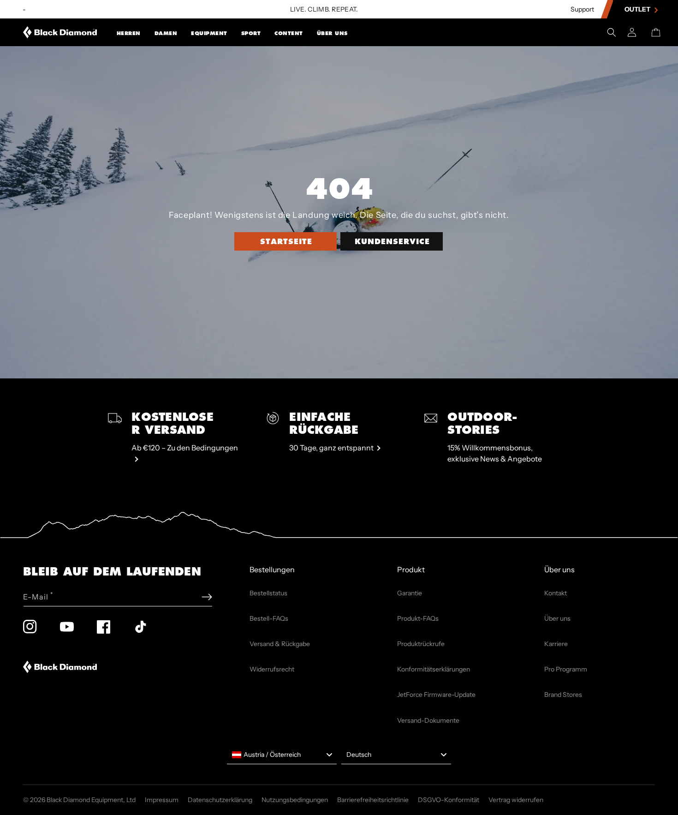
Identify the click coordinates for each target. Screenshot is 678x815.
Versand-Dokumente (428, 720)
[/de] (60, 32)
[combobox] (282, 755)
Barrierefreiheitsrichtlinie (373, 800)
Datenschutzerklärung (220, 800)
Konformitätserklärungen (433, 669)
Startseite (286, 241)
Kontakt (555, 593)
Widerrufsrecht (272, 669)
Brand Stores (563, 694)
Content (288, 33)
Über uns (332, 33)
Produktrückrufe (421, 644)
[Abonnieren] (207, 597)
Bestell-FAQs (269, 618)
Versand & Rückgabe (280, 644)
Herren (129, 33)
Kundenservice (392, 241)
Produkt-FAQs (418, 618)
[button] (129, 32)
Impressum (161, 800)
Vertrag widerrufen (515, 800)
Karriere (556, 644)
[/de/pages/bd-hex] (24, 9)
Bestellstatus (268, 593)
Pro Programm (565, 669)
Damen (166, 33)
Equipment (209, 33)
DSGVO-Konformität (448, 800)
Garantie (409, 593)
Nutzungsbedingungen (295, 800)
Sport (251, 33)
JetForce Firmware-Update (436, 694)
